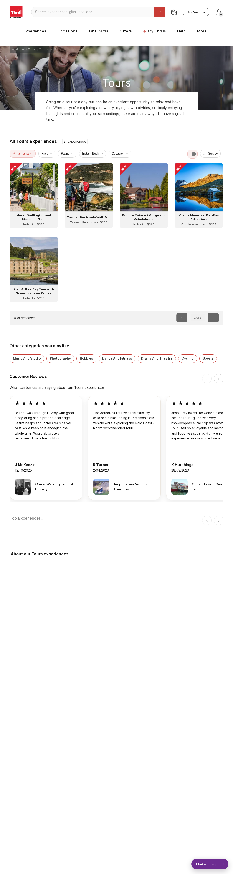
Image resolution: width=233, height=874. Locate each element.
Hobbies (86, 358)
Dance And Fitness (117, 358)
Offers (126, 31)
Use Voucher (196, 12)
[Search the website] (159, 12)
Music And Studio (27, 358)
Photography (60, 358)
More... (203, 31)
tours (32, 49)
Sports (208, 358)
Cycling (188, 358)
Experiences (34, 31)
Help (181, 31)
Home (19, 49)
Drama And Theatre (156, 358)
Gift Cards (98, 31)
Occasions (68, 31)
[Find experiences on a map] (174, 12)
